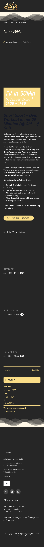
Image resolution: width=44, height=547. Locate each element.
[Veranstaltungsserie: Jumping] (22, 273)
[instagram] (12, 491)
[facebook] (6, 491)
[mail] (18, 491)
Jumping (8, 268)
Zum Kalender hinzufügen (18, 218)
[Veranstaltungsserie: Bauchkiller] (22, 356)
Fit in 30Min (11, 310)
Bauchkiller (10, 352)
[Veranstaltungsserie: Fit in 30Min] (22, 314)
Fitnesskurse (9, 411)
